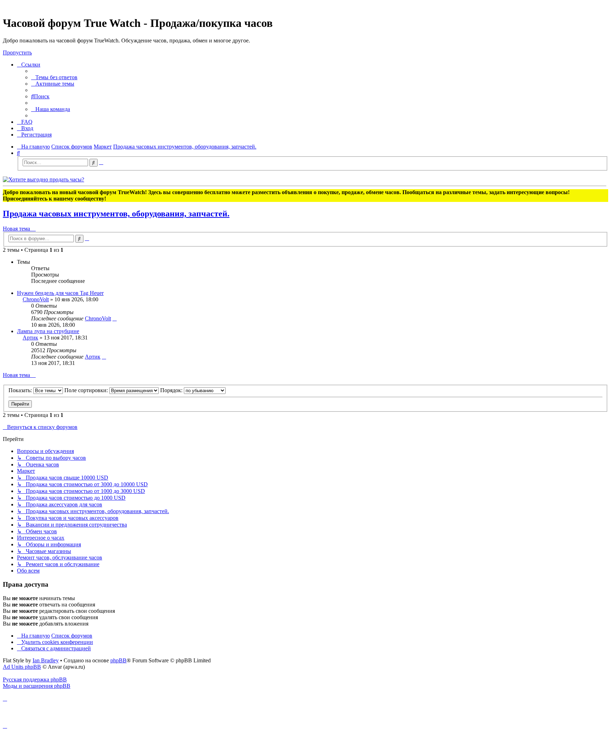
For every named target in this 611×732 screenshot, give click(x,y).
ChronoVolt (36, 299)
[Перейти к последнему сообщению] (114, 318)
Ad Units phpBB (22, 667)
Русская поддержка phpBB (35, 679)
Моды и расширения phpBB (36, 686)
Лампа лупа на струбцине (48, 331)
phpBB (118, 660)
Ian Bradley (46, 660)
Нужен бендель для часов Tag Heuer (60, 293)
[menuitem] (54, 77)
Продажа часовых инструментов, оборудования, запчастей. (116, 213)
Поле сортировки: (86, 390)
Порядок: (172, 390)
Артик (30, 338)
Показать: (20, 390)
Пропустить (17, 53)
